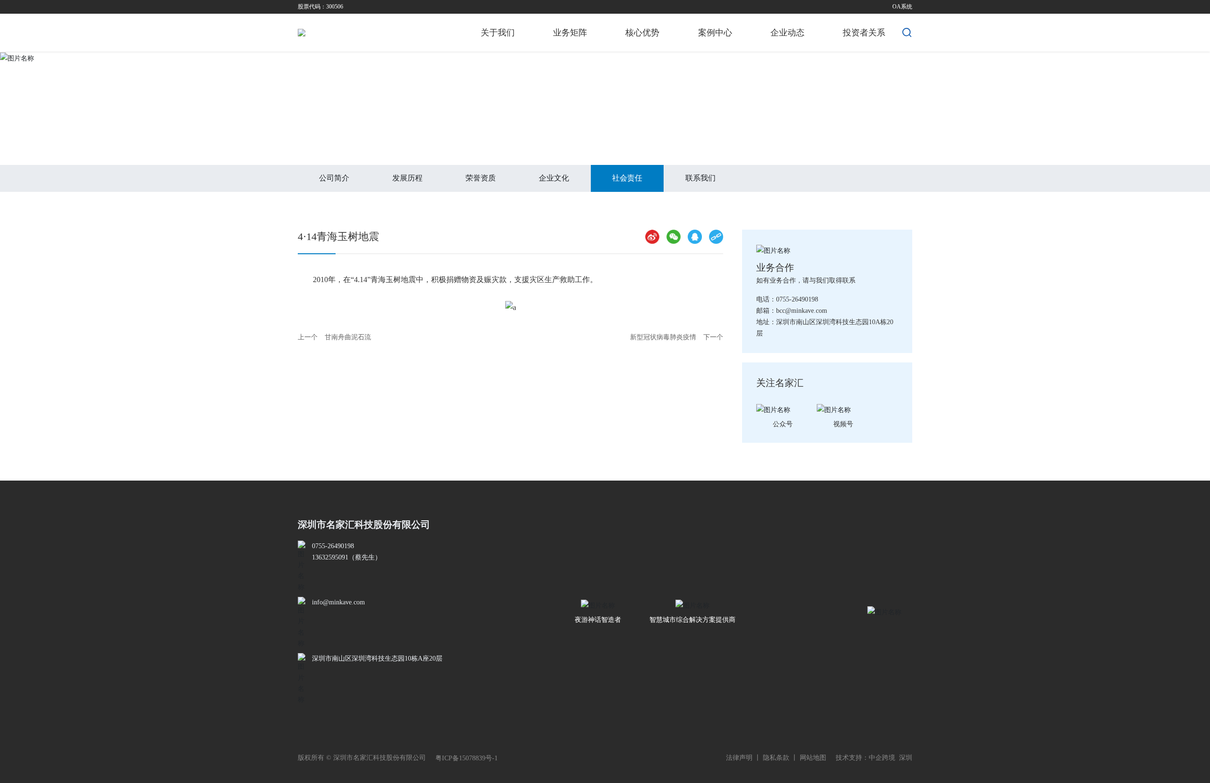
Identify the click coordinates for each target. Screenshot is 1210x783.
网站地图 (813, 757)
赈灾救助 (385, 135)
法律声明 (739, 757)
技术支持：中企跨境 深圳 (874, 757)
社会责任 (346, 135)
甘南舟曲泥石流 (348, 337)
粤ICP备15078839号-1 (466, 758)
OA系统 (902, 6)
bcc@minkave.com (801, 310)
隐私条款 (776, 757)
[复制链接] (716, 237)
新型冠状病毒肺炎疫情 (663, 337)
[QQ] (695, 237)
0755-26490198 (797, 299)
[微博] (652, 237)
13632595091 (330, 557)
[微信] (673, 237)
